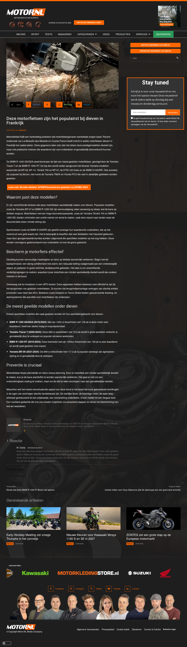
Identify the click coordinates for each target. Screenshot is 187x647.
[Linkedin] (127, 589)
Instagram (80, 588)
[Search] (177, 58)
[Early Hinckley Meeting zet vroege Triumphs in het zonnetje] (33, 518)
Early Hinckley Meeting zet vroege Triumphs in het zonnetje (28, 537)
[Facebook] (24, 430)
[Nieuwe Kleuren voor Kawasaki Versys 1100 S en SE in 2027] (93, 518)
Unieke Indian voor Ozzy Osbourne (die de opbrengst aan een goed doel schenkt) (143, 489)
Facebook (60, 588)
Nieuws (10, 544)
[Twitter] (91, 589)
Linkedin (135, 588)
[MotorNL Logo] (21, 627)
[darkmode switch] (6, 643)
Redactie (22, 130)
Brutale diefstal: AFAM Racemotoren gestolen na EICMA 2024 (54, 187)
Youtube (116, 588)
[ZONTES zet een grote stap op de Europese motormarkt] (153, 518)
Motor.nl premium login (89, 22)
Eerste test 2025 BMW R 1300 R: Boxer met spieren (30, 489)
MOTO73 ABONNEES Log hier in (155, 45)
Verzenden (173, 112)
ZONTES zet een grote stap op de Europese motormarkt (148, 537)
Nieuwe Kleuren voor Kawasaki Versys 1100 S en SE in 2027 (91, 537)
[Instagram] (71, 589)
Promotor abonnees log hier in (155, 51)
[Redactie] (13, 425)
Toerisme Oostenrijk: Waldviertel (166, 19)
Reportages (166, 24)
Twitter (99, 588)
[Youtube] (109, 589)
